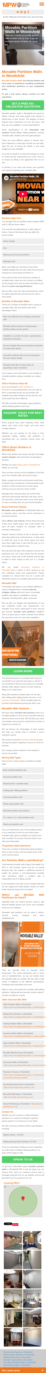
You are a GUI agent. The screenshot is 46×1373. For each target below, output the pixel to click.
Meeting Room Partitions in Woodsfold (18, 1355)
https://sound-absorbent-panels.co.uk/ (19, 1087)
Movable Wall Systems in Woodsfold (18, 1352)
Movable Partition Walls (12, 81)
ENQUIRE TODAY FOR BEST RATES (23, 414)
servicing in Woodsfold (30, 740)
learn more (23, 671)
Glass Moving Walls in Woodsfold (16, 1365)
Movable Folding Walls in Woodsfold (18, 1360)
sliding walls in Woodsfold (27, 465)
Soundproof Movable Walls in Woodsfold (19, 1362)
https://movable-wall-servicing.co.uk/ (18, 1097)
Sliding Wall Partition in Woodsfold (17, 1357)
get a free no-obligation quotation (23, 105)
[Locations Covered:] (3, 4)
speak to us (23, 1159)
